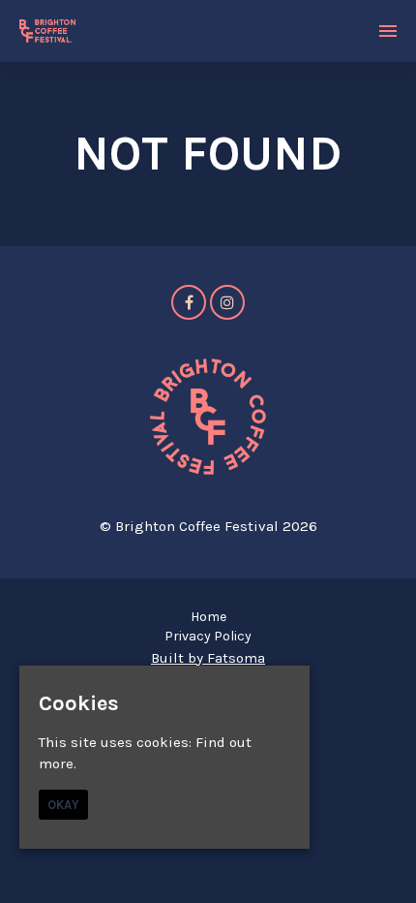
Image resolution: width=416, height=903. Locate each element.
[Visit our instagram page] (227, 303)
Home (208, 616)
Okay (63, 804)
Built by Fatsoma (208, 658)
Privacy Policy (208, 636)
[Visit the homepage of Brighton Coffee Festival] (47, 31)
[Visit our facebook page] (188, 303)
